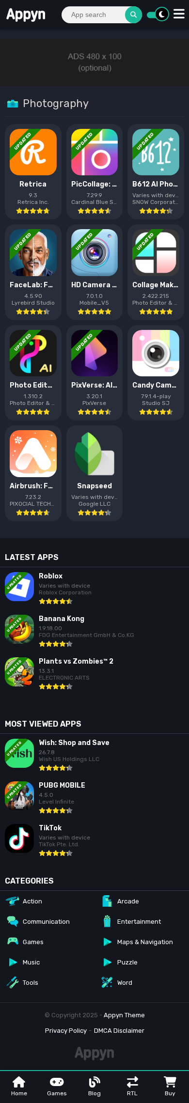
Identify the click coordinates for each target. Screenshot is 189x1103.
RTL (132, 1093)
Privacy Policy (66, 1030)
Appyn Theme (124, 1015)
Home (19, 1093)
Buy (170, 1093)
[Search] (133, 14)
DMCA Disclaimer (119, 1030)
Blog (94, 1093)
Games (57, 1093)
